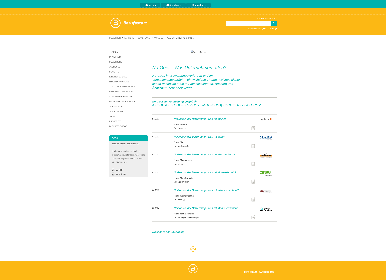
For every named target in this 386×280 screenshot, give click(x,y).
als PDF (119, 170)
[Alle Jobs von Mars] (253, 145)
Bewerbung (144, 38)
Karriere (129, 38)
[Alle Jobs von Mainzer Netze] (253, 163)
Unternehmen (174, 5)
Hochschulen (199, 5)
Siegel (113, 116)
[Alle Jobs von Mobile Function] (253, 217)
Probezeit (115, 121)
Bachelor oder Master (122, 101)
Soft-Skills (115, 106)
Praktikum (115, 57)
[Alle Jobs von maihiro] (253, 127)
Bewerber (151, 5)
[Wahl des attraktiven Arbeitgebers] (198, 51)
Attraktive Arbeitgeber (122, 87)
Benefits (114, 72)
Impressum (250, 272)
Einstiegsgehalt (118, 77)
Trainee (113, 52)
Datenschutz (266, 272)
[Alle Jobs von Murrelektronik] (253, 181)
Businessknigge (118, 126)
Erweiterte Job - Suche (261, 28)
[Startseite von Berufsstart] (129, 22)
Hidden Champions (119, 82)
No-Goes (158, 38)
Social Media (116, 111)
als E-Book (120, 174)
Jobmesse (114, 67)
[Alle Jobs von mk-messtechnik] (253, 199)
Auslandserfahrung (120, 96)
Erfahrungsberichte (121, 91)
